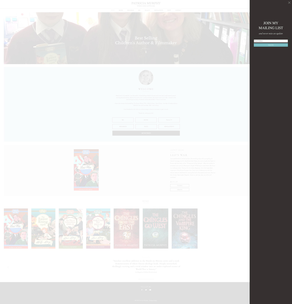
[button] (289, 3)
